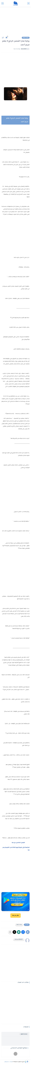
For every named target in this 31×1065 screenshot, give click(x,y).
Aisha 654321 (24, 48)
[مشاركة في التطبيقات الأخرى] (10, 932)
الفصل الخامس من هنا (19, 842)
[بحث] (2, 3)
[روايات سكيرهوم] (15, 3)
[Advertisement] (15, 22)
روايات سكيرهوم (8, 1061)
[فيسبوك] (15, 1054)
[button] (23, 932)
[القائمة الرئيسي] (28, 3)
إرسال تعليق (24, 1034)
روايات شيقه (25, 37)
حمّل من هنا (15, 915)
